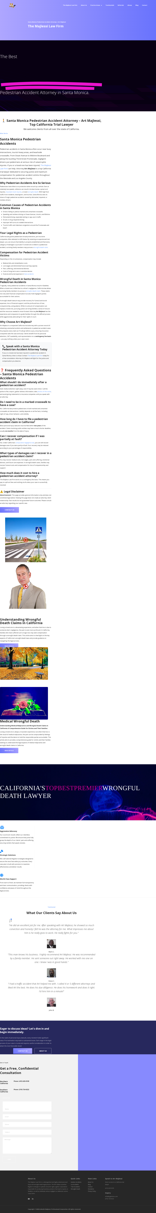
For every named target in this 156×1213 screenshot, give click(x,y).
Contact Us (22, 1051)
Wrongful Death (75, 1189)
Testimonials (110, 5)
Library (129, 5)
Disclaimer (91, 1189)
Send (9, 1159)
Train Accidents (75, 1187)
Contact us (9, 510)
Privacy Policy (92, 1191)
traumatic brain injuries (14, 192)
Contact (144, 5)
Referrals (121, 5)
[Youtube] (29, 1199)
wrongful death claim (41, 247)
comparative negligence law (25, 443)
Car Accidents (75, 1184)
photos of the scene (44, 392)
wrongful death (33, 192)
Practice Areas (95, 5)
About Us (84, 5)
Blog (137, 5)
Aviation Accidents (76, 1182)
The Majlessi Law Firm (70, 5)
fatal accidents (29, 274)
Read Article (9, 646)
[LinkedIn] (32, 1199)
